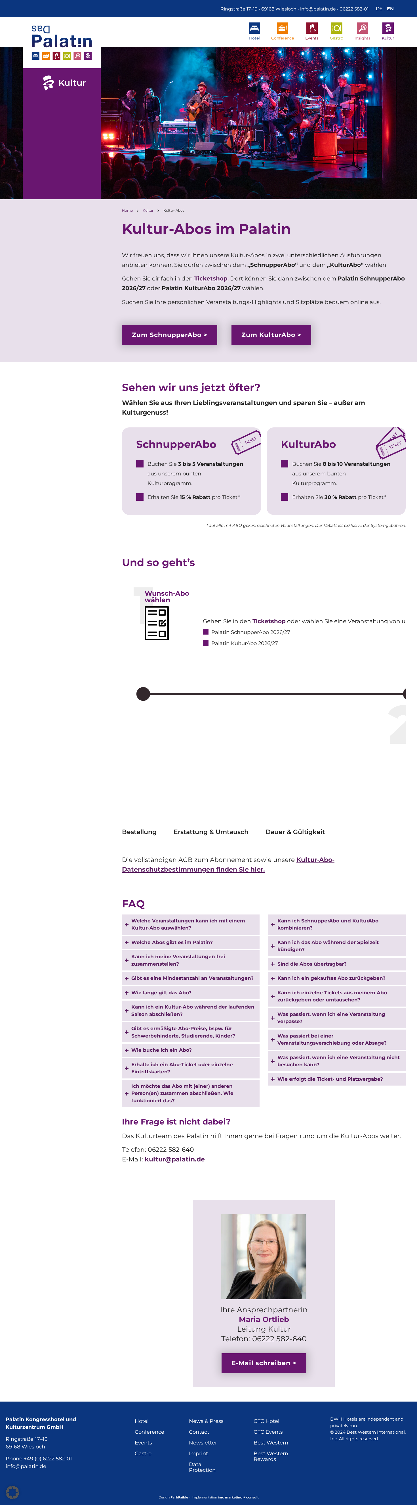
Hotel (254, 38)
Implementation (225, 1497)
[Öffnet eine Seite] (62, 43)
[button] (12, 1492)
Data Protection (202, 1467)
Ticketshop (211, 278)
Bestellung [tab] (139, 832)
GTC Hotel (266, 1421)
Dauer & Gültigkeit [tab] (295, 832)
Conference (282, 38)
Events (312, 38)
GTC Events (268, 1432)
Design (173, 1497)
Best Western (271, 1443)
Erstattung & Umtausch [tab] (211, 832)
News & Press (206, 1421)
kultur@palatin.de (175, 1159)
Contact (199, 1432)
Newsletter (203, 1443)
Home (127, 210)
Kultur (388, 38)
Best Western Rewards (271, 1456)
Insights (362, 38)
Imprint (198, 1453)
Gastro (336, 38)
